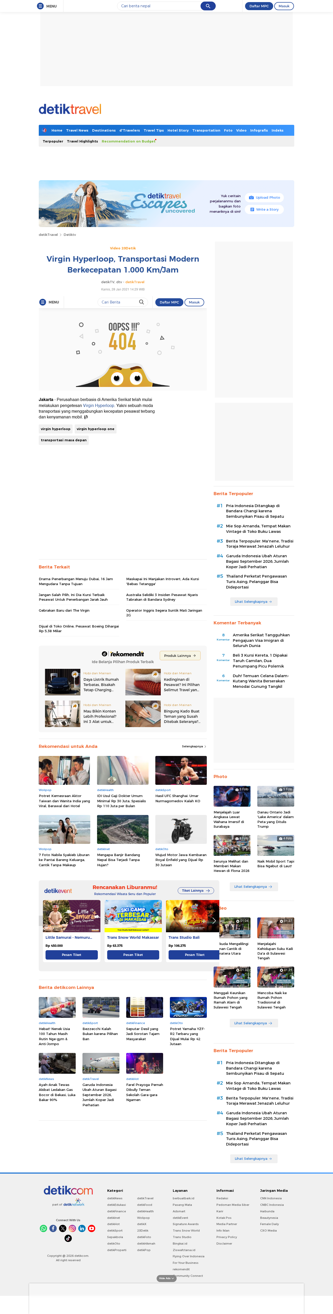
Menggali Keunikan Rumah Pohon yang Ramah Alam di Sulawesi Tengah (230, 1000)
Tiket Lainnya (192, 890)
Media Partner (226, 1224)
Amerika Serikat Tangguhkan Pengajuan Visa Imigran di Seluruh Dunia (261, 640)
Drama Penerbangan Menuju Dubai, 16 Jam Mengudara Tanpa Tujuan (76, 581)
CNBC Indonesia (272, 1205)
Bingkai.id (180, 1243)
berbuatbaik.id (183, 1198)
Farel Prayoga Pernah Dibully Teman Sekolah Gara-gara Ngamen (144, 1092)
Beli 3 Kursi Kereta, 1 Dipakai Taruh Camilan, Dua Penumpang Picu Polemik (260, 661)
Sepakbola (115, 1237)
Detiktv (69, 234)
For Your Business (185, 1263)
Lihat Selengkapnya (251, 601)
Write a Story (267, 209)
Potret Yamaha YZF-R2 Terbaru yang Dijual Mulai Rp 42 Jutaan (187, 1036)
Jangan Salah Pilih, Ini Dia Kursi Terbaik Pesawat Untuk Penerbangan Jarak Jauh (73, 597)
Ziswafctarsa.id (184, 1250)
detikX (141, 1224)
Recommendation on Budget (129, 141)
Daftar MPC (259, 6)
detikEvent (180, 1218)
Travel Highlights (82, 141)
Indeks (278, 130)
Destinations (104, 130)
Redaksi (222, 1198)
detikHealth (145, 1211)
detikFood (144, 1205)
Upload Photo (268, 197)
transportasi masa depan (64, 440)
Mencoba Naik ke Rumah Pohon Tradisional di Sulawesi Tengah (272, 1000)
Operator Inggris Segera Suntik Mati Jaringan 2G (164, 612)
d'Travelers (129, 130)
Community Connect (188, 1276)
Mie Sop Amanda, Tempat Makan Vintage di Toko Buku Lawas (258, 529)
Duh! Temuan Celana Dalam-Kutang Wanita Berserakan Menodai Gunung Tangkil (261, 681)
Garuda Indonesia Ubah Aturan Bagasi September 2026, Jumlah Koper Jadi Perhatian (99, 1095)
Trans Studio (182, 1237)
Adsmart (179, 1211)
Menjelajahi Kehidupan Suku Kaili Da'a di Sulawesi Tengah (275, 951)
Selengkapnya (193, 746)
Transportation (206, 130)
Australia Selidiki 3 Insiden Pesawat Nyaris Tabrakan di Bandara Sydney (162, 597)
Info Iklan (222, 1230)
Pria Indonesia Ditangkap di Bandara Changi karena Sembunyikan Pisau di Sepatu (255, 511)
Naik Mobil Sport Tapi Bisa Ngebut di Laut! (275, 863)
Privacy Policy (226, 1237)
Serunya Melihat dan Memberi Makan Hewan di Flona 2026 (231, 866)
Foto (228, 130)
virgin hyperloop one (95, 429)
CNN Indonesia (271, 1198)
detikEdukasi (116, 1205)
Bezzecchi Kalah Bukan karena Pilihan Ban (100, 1034)
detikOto (113, 1243)
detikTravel (48, 234)
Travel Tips (154, 130)
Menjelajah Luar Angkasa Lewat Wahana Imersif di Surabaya (229, 819)
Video (241, 130)
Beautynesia (269, 1218)
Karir (219, 1211)
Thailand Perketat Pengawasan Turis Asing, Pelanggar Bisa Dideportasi (256, 582)
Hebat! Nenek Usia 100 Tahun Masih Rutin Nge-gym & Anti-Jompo (54, 1036)
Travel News (77, 130)
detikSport (115, 1230)
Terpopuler (53, 141)
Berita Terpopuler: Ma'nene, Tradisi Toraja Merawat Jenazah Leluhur (259, 544)
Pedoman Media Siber (232, 1205)
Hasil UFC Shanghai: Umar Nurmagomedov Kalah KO (177, 798)
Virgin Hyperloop (98, 405)
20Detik (142, 1230)
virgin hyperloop (56, 429)
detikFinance (116, 1211)
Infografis (259, 130)
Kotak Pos (224, 1218)
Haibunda (267, 1211)
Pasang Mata (182, 1205)
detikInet (113, 1218)
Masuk (284, 6)
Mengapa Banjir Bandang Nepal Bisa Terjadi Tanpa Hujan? (118, 860)
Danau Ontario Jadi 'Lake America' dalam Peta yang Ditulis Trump (275, 819)
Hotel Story (178, 130)
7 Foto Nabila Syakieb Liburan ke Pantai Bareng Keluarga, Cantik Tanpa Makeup (64, 860)
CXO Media (268, 1230)
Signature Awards (186, 1224)
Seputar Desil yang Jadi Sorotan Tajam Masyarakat (142, 1034)
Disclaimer (224, 1243)
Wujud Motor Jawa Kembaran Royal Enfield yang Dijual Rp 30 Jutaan (181, 860)
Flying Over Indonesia (188, 1256)
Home (57, 130)
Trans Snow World (186, 1230)
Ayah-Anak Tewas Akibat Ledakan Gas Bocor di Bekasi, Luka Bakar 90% (57, 1092)
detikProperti (116, 1250)
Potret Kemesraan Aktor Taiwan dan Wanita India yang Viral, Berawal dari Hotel (64, 801)
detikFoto (144, 1237)
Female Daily (269, 1224)
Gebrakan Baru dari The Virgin (64, 610)
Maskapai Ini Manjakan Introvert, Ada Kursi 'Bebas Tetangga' (162, 581)
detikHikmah (146, 1243)
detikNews (115, 1198)
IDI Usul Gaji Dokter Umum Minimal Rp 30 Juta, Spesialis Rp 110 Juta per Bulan (121, 801)
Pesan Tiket (71, 955)
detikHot (113, 1224)
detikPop (144, 1250)
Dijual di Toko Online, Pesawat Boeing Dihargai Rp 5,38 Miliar (79, 628)
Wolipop (143, 1218)
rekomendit (181, 1269)
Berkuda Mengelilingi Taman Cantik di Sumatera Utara (231, 948)
